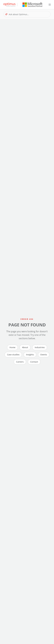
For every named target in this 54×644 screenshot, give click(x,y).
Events (43, 354)
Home (12, 347)
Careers (20, 361)
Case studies (13, 354)
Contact (34, 361)
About (25, 347)
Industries (40, 347)
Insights (30, 354)
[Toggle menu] (49, 4)
